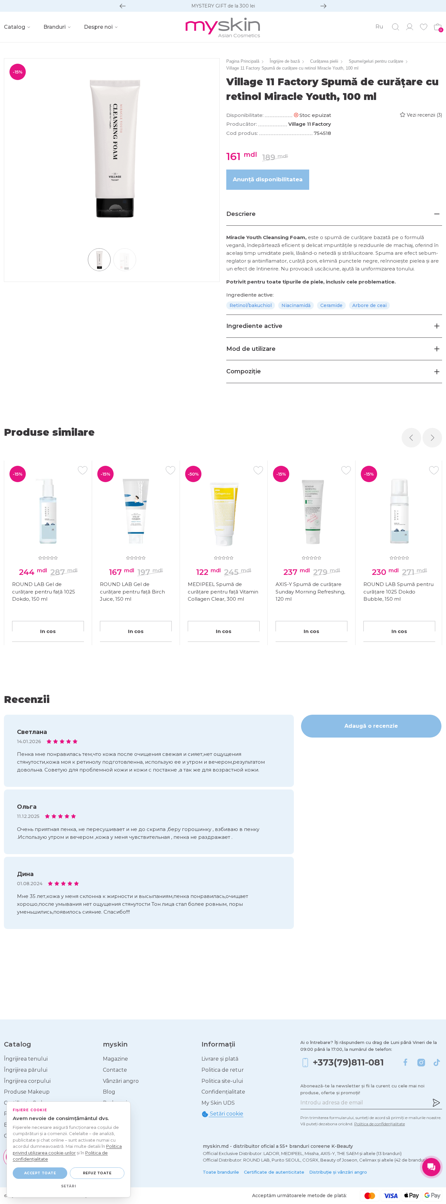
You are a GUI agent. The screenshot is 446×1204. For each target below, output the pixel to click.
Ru (379, 27)
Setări (68, 1186)
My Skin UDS (218, 1103)
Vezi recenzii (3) (424, 115)
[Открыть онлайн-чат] (431, 1167)
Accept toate (40, 1173)
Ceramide (331, 305)
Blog (109, 1092)
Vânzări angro (121, 1081)
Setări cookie (226, 1114)
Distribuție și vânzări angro (338, 1172)
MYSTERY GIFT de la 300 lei (223, 6)
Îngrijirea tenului (26, 1059)
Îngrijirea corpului (27, 1081)
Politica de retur (222, 1070)
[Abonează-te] (436, 1102)
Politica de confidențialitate (379, 1123)
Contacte (115, 1070)
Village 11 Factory (309, 124)
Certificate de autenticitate (274, 1172)
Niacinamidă (296, 305)
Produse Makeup (27, 1092)
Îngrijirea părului (25, 1070)
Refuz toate (97, 1173)
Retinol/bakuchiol (251, 305)
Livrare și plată (219, 1059)
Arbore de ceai (369, 305)
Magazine (115, 1059)
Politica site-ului (222, 1081)
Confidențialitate (223, 1092)
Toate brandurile (221, 1172)
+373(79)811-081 (348, 1062)
